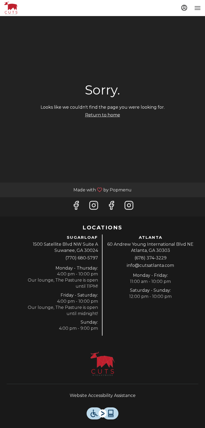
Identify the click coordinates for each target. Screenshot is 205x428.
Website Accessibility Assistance (103, 395)
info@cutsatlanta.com (150, 265)
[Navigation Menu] (197, 8)
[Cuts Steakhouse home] (28, 8)
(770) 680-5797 (81, 257)
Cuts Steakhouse (102, 364)
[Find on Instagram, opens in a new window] (93, 207)
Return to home (102, 115)
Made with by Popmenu (68, 189)
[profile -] (184, 8)
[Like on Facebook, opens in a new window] (76, 207)
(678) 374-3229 (151, 257)
